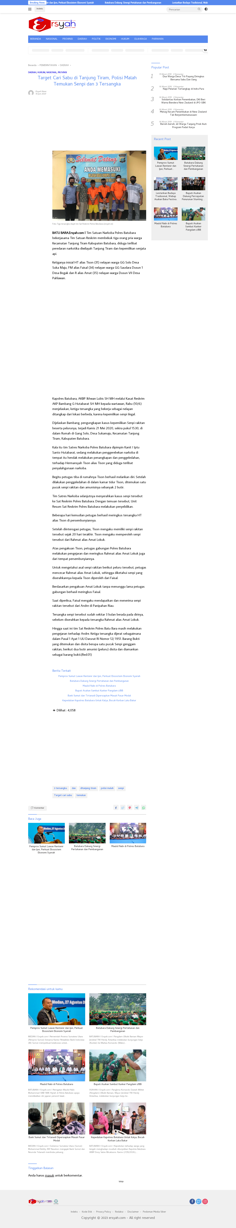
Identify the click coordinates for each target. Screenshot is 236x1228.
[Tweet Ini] (122, 807)
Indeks (40, 9)
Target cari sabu (63, 796)
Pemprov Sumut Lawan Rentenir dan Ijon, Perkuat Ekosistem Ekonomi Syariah (99, 676)
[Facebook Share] (116, 807)
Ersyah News (40, 91)
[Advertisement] (38, 150)
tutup (121, 1181)
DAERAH (82, 39)
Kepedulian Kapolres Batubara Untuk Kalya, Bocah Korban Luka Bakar (99, 700)
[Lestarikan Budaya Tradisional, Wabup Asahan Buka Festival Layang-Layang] (165, 183)
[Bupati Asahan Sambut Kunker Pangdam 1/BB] (117, 1065)
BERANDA (35, 39)
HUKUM (125, 39)
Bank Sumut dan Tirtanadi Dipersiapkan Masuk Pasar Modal (99, 696)
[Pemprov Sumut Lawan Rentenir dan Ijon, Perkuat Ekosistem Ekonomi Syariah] (46, 833)
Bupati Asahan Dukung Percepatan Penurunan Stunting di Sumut (193, 196)
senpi (121, 788)
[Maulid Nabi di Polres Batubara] (128, 833)
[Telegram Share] (136, 807)
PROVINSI (68, 39)
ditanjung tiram (88, 788)
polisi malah (107, 788)
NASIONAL (52, 39)
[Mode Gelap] (206, 9)
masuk (49, 1175)
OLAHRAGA (140, 39)
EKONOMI (111, 39)
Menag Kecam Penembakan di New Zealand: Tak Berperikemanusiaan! (183, 114)
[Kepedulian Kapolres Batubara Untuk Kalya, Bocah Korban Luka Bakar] (117, 1118)
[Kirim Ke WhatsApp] (143, 807)
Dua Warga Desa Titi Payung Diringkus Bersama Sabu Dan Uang (183, 78)
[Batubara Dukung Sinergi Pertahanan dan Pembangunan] (87, 833)
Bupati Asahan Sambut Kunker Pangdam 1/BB (99, 691)
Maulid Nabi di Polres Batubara (99, 686)
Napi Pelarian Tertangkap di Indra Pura (183, 89)
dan (74, 788)
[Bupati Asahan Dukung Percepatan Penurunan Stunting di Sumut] (193, 183)
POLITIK (96, 39)
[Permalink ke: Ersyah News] (31, 92)
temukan (81, 796)
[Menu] (30, 9)
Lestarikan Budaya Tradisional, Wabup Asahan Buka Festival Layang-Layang (185, 2)
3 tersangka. (60, 788)
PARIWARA (158, 39)
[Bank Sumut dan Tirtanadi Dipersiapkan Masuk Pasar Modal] (56, 1118)
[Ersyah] (52, 24)
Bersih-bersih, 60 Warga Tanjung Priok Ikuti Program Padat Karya (183, 126)
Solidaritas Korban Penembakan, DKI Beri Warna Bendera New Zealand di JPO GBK (183, 101)
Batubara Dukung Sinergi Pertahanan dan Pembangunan (107, 2)
